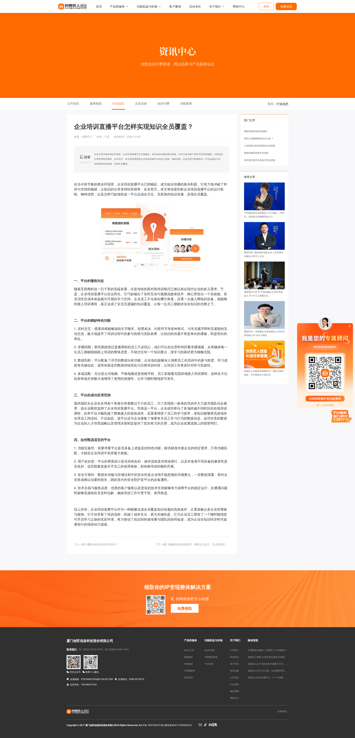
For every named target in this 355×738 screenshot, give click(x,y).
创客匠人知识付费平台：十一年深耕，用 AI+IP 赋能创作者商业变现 (281, 677)
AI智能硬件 (189, 670)
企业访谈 (141, 103)
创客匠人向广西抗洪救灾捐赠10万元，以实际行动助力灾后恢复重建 (281, 663)
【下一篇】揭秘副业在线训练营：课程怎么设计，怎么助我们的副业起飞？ (192, 544)
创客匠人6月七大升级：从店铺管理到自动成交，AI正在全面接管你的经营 (284, 670)
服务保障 (234, 691)
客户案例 (175, 6)
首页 (99, 6)
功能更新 (186, 103)
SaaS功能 (209, 650)
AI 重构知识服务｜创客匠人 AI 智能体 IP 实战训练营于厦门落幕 (279, 650)
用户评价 (234, 663)
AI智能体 (188, 663)
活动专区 (195, 6)
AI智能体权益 (211, 656)
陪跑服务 (188, 656)
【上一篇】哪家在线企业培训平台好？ (96, 544)
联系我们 (234, 656)
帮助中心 (239, 6)
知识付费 (163, 103)
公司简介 (234, 650)
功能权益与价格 (147, 6)
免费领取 (184, 608)
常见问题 (234, 670)
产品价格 (208, 663)
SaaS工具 (189, 650)
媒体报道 (96, 103)
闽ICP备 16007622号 (149, 725)
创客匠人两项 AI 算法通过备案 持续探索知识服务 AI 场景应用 (278, 656)
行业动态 (118, 103)
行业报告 (234, 684)
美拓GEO (188, 677)
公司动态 (73, 103)
